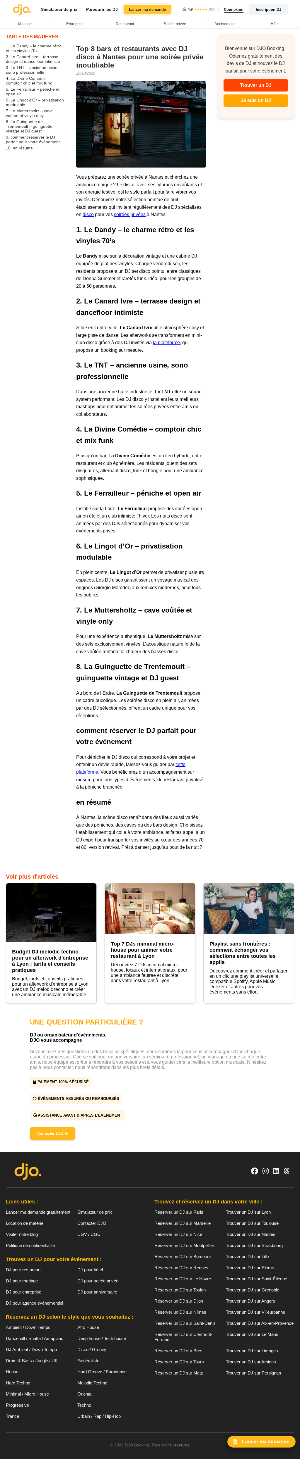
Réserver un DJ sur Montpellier (184, 1245)
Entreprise (74, 24)
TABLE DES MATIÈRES (32, 36)
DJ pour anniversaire (97, 1291)
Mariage (25, 24)
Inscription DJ (268, 9)
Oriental (84, 1393)
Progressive (17, 1405)
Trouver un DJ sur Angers (250, 1300)
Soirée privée (175, 24)
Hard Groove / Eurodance (102, 1371)
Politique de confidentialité (30, 1245)
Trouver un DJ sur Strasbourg (254, 1245)
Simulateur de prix (59, 9)
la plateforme (166, 342)
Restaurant (125, 24)
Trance (12, 1416)
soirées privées (130, 214)
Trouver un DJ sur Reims (250, 1267)
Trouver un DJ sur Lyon (248, 1212)
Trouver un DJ (256, 85)
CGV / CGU (88, 1234)
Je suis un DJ (256, 100)
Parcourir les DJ (102, 9)
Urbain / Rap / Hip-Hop (99, 1416)
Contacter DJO (50, 1133)
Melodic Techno (92, 1382)
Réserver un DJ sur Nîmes (180, 1312)
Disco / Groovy (91, 1349)
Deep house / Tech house (101, 1338)
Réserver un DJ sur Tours (179, 1361)
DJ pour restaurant (24, 1269)
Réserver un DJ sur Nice (178, 1234)
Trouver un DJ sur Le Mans (252, 1334)
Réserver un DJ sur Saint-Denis (185, 1323)
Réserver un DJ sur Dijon (178, 1300)
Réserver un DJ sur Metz (178, 1372)
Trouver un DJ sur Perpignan (253, 1372)
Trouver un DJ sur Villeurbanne (255, 1312)
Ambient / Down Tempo (28, 1327)
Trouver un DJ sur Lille (247, 1256)
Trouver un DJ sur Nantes (250, 1234)
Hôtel (275, 24)
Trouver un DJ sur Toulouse (252, 1223)
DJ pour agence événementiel (34, 1303)
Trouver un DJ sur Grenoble (252, 1289)
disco (88, 214)
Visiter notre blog (22, 1234)
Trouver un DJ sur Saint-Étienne (256, 1278)
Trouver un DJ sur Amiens (251, 1361)
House (12, 1371)
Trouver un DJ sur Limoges (252, 1350)
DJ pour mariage (22, 1280)
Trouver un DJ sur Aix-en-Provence (260, 1323)
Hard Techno (18, 1382)
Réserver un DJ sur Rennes (181, 1267)
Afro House (88, 1327)
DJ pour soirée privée (97, 1280)
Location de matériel (25, 1223)
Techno (84, 1405)
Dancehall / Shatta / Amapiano (34, 1338)
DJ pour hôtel (90, 1269)
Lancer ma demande (147, 9)
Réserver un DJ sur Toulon (180, 1289)
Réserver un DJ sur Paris (178, 1212)
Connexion (233, 9)
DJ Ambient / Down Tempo (31, 1349)
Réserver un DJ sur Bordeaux (183, 1256)
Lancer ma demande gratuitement (38, 1212)
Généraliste (88, 1360)
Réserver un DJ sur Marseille (182, 1223)
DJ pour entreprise (23, 1291)
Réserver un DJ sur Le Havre (182, 1278)
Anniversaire (225, 24)
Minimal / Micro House (27, 1393)
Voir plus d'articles (32, 876)
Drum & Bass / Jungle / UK (32, 1360)
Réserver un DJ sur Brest (179, 1350)
